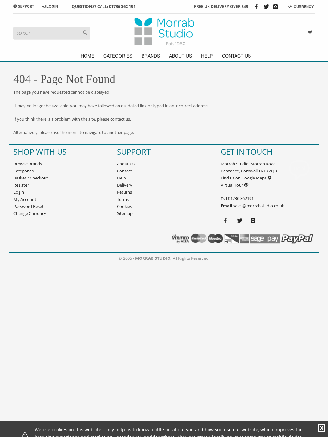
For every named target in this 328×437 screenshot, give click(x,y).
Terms (123, 199)
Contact (124, 171)
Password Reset (28, 206)
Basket (19, 178)
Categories (23, 171)
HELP (207, 55)
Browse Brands (27, 164)
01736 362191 (240, 198)
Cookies (124, 206)
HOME (87, 55)
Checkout (39, 178)
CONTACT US (236, 55)
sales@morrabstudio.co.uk (258, 206)
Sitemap (125, 213)
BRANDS (151, 55)
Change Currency (29, 213)
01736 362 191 (122, 6)
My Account (24, 199)
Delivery (124, 185)
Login (18, 192)
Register (21, 185)
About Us (126, 164)
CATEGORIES (117, 55)
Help (121, 178)
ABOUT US (180, 55)
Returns (124, 192)
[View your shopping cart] (311, 31)
